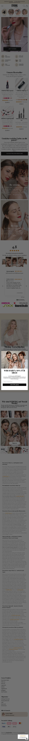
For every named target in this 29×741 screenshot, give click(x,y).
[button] (23, 736)
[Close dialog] (26, 352)
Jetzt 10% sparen (14, 384)
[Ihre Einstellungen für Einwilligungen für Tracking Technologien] (26, 738)
